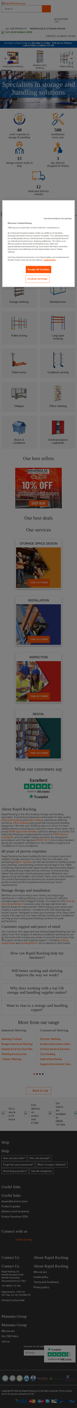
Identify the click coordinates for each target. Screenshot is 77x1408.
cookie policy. (50, 260)
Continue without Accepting (57, 218)
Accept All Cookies (38, 269)
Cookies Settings (37, 279)
